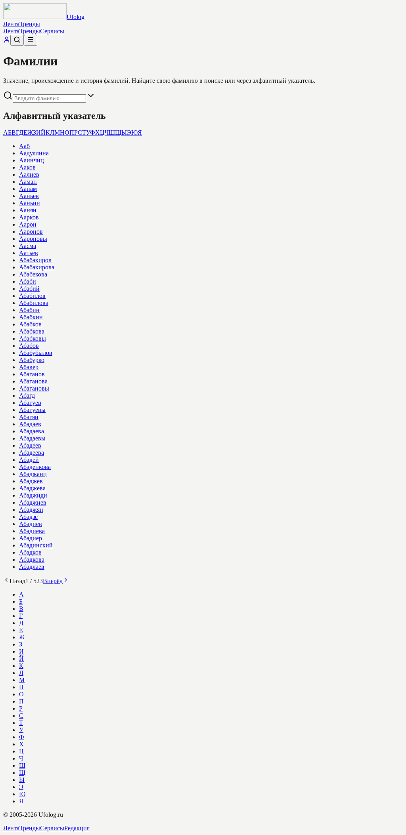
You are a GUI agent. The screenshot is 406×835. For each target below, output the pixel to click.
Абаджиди (33, 495)
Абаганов (32, 374)
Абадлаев (31, 566)
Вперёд (53, 581)
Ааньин (29, 203)
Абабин (29, 310)
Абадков (30, 552)
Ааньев (29, 196)
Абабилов (32, 295)
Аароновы (33, 238)
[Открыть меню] (30, 40)
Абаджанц (33, 474)
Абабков (30, 324)
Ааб (24, 146)
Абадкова (31, 559)
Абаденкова (35, 466)
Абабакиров (35, 260)
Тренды (29, 24)
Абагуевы (32, 409)
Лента (11, 24)
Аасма (27, 245)
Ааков (27, 167)
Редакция (77, 828)
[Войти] (6, 41)
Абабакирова (36, 267)
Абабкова (31, 331)
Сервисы (52, 31)
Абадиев (30, 523)
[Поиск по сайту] (17, 40)
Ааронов (31, 231)
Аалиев (29, 174)
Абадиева (32, 531)
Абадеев (30, 445)
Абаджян (31, 509)
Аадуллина (34, 153)
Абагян (28, 417)
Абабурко (31, 359)
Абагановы (34, 388)
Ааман (28, 181)
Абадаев (30, 424)
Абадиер (30, 538)
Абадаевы (32, 438)
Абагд (27, 395)
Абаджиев (32, 502)
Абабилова (33, 302)
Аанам (28, 188)
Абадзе (28, 516)
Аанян (27, 210)
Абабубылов (35, 352)
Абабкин (31, 317)
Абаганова (33, 381)
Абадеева (31, 452)
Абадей (29, 459)
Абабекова (33, 274)
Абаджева (32, 488)
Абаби (27, 281)
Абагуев (30, 402)
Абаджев (31, 481)
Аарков (29, 217)
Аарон (27, 224)
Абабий (29, 288)
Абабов (29, 345)
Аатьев (28, 253)
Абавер (28, 367)
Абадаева (31, 431)
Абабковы (32, 338)
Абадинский (36, 545)
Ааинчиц (31, 160)
